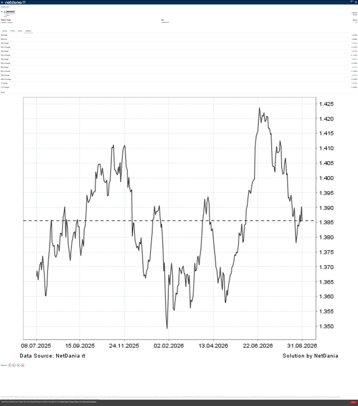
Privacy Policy (74, 402)
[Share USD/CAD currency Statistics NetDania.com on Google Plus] (14, 365)
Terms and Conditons (89, 402)
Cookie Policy (64, 402)
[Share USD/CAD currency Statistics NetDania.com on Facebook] (9, 365)
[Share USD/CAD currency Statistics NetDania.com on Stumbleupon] (22, 365)
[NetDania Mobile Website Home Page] (15, 2)
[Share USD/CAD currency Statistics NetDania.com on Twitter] (18, 365)
